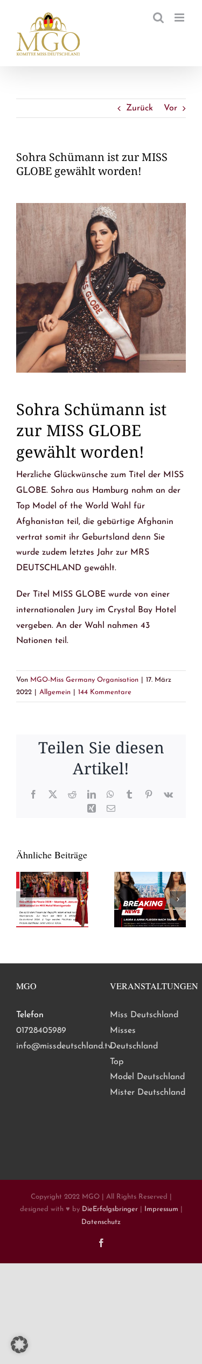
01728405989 (41, 1030)
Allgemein (55, 692)
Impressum (161, 1209)
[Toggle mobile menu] (180, 17)
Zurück (139, 108)
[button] (24, 899)
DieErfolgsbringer (110, 1209)
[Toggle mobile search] (158, 17)
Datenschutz (101, 1222)
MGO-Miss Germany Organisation (84, 679)
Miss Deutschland (144, 1015)
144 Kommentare (104, 692)
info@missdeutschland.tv (64, 1046)
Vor (170, 108)
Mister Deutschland (147, 1092)
